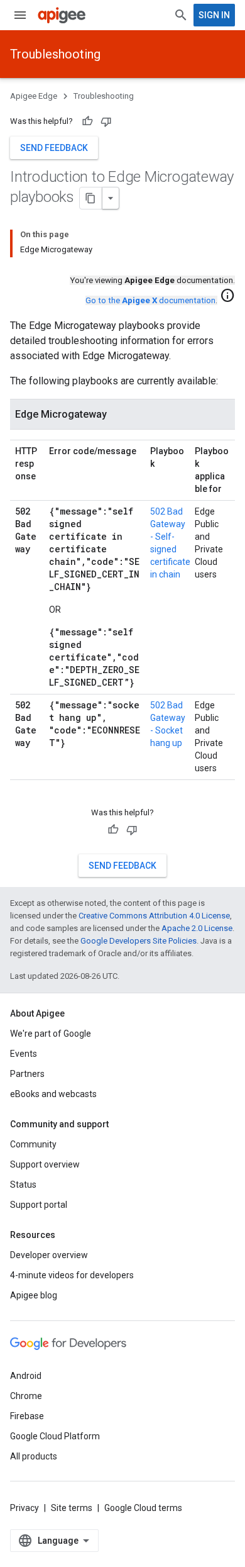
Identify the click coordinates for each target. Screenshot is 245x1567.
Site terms (71, 1508)
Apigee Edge (33, 96)
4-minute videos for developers (72, 1275)
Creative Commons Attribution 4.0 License (154, 915)
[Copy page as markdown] (91, 198)
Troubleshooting (55, 54)
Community (33, 1144)
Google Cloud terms (143, 1508)
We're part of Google (50, 1034)
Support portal (38, 1205)
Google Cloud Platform (55, 1436)
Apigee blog (33, 1295)
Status (23, 1184)
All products (33, 1456)
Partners (27, 1074)
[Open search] (180, 15)
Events (23, 1054)
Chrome (26, 1396)
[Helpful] (87, 121)
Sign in (214, 15)
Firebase (27, 1416)
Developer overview (49, 1255)
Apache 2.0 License (196, 928)
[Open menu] (20, 15)
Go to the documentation (150, 300)
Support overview (45, 1164)
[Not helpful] (106, 121)
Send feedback (54, 148)
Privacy (24, 1508)
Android (25, 1376)
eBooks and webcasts (53, 1094)
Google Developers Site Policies (138, 940)
